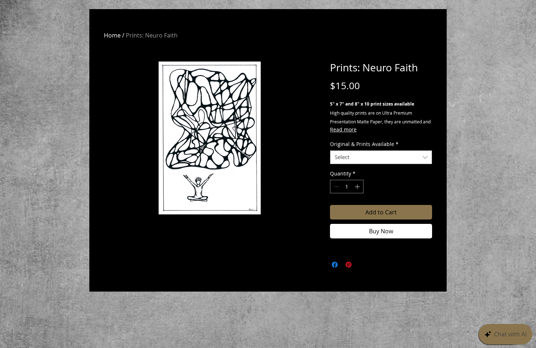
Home (112, 35)
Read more (343, 129)
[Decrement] (335, 186)
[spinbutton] (346, 186)
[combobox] (381, 157)
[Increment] (357, 186)
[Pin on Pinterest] (348, 264)
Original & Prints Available (364, 144)
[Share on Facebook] (334, 264)
